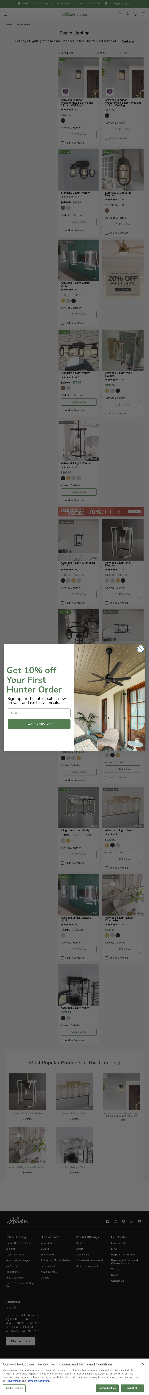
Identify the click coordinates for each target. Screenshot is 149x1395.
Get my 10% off (39, 724)
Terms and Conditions (38, 1380)
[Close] (143, 1364)
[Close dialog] (141, 649)
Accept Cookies (107, 1388)
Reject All (132, 1388)
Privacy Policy (14, 1380)
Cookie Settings (14, 1388)
